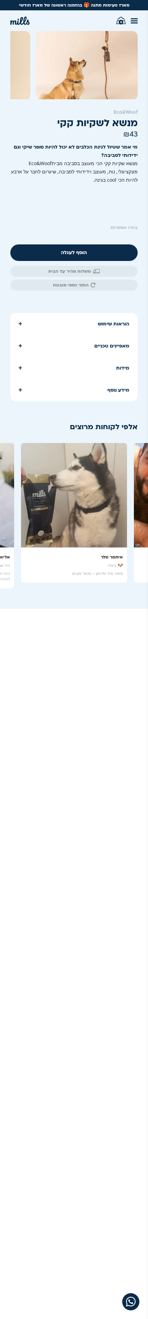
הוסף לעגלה (74, 252)
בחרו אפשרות (124, 227)
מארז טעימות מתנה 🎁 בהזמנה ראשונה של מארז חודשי (74, 5)
